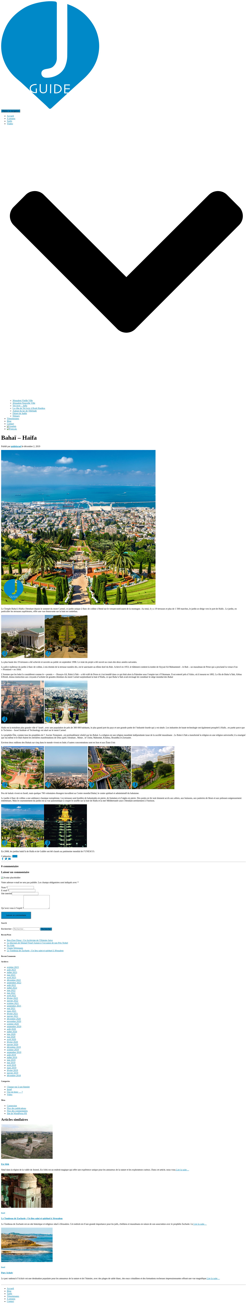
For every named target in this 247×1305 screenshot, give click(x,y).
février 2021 (12, 1013)
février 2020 (12, 1042)
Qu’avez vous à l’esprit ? (12, 908)
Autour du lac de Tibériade (25, 411)
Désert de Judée (20, 413)
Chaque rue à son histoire (18, 1087)
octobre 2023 (13, 967)
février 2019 (12, 1070)
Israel (14, 856)
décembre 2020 (14, 1019)
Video (9, 1094)
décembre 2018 (14, 1075)
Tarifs (9, 121)
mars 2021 (11, 1011)
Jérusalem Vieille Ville (23, 400)
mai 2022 (11, 993)
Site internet (6, 893)
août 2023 (11, 970)
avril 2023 (11, 977)
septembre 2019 (14, 1052)
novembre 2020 (14, 1021)
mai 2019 (11, 1062)
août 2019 (11, 1055)
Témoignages (13, 418)
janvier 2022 (12, 1001)
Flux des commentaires (17, 1111)
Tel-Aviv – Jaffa (20, 405)
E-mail (5, 890)
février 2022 (12, 998)
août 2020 (11, 1029)
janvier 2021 (12, 1016)
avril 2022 (11, 995)
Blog (9, 421)
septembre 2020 (14, 1026)
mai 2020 (11, 1037)
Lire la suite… (182, 1170)
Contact (10, 423)
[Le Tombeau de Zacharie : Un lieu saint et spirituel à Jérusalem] (27, 1207)
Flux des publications (16, 1108)
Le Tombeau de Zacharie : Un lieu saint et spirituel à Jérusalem (35, 950)
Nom (4, 887)
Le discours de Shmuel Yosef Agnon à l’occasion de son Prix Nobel (37, 943)
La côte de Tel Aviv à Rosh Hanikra (29, 408)
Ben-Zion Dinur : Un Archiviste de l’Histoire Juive (30, 940)
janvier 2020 (12, 1044)
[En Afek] (27, 1158)
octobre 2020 (13, 1024)
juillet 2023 (12, 972)
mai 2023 (11, 975)
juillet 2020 (12, 1031)
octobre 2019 (13, 1049)
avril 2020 (11, 1039)
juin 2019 (11, 1060)
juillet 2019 (12, 1057)
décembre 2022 (14, 980)
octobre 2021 (13, 1003)
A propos (11, 118)
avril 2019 (11, 1065)
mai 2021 (11, 1008)
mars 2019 (11, 1068)
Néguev (16, 416)
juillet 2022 (12, 988)
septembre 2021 (14, 1006)
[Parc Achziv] (27, 1261)
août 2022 (11, 985)
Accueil (10, 116)
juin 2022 (11, 990)
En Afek (10, 945)
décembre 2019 (14, 1047)
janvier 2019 (12, 1073)
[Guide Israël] (50, 108)
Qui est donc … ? (15, 1092)
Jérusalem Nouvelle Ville (24, 403)
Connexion (12, 1105)
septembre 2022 (14, 982)
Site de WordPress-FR (17, 1113)
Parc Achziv (7, 1272)
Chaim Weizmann (15, 948)
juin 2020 (11, 1034)
